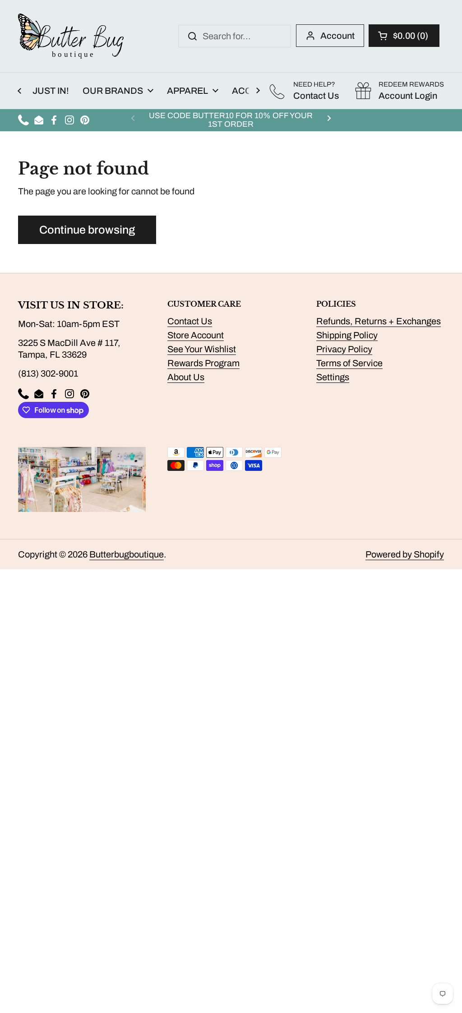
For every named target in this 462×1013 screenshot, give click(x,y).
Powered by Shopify (404, 554)
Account (337, 36)
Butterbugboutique (126, 554)
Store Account (195, 335)
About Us (185, 377)
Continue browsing (87, 230)
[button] (404, 35)
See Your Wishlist (201, 349)
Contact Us (189, 321)
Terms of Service (349, 363)
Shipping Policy (347, 335)
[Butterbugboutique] (71, 36)
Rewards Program (203, 363)
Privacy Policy (344, 349)
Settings (332, 377)
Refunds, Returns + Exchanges (378, 321)
